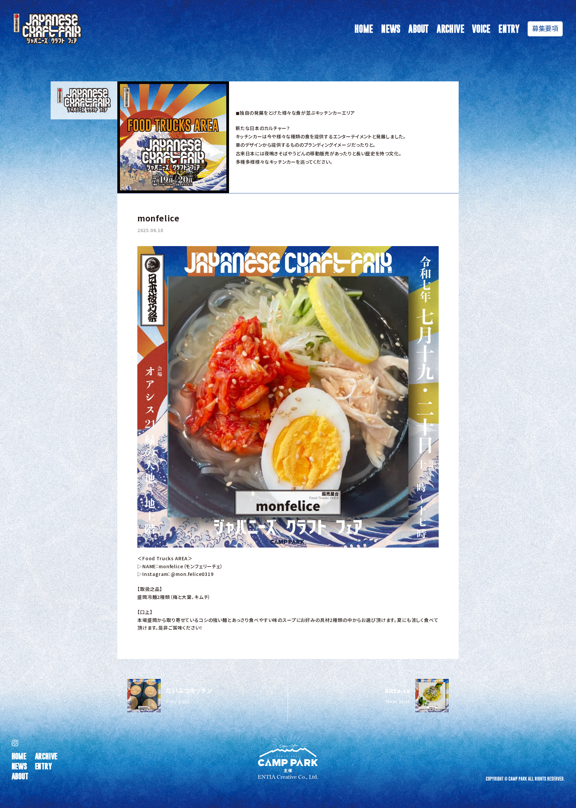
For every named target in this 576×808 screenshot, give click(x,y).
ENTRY (509, 29)
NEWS (390, 29)
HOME (363, 29)
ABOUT (418, 29)
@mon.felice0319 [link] (192, 574)
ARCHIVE (450, 29)
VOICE (481, 29)
